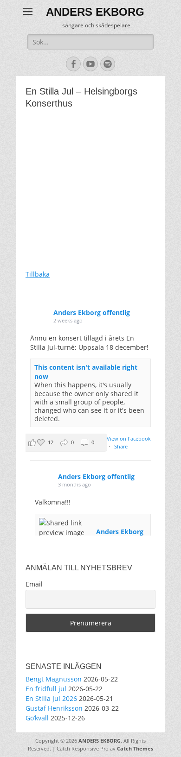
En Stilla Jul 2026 (51, 698)
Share (121, 446)
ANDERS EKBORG (95, 12)
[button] (64, 442)
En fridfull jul (46, 688)
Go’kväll (37, 717)
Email (34, 584)
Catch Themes (135, 748)
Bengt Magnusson (54, 679)
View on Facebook (129, 438)
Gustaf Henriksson (54, 708)
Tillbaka (38, 274)
